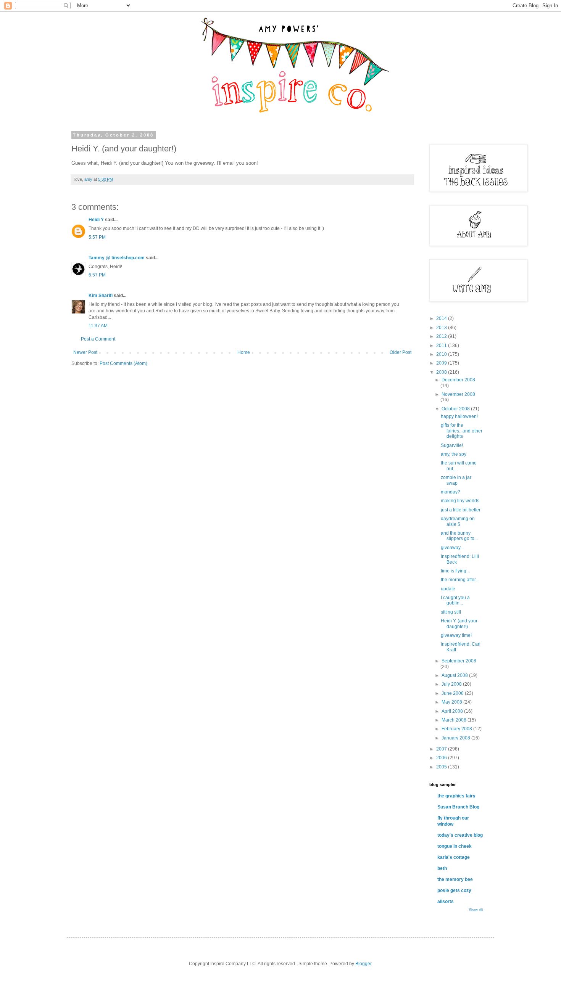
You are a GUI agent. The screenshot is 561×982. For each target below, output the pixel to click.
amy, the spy (453, 454)
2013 (442, 327)
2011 (442, 345)
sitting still (451, 612)
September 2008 (459, 661)
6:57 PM (97, 275)
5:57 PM (97, 237)
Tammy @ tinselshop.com (117, 257)
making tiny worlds (460, 500)
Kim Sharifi (101, 295)
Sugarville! (452, 445)
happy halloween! (459, 416)
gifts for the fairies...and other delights (461, 431)
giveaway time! (456, 635)
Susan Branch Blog (458, 807)
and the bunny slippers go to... (459, 535)
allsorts (445, 901)
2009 (442, 363)
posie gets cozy (454, 890)
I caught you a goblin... (455, 600)
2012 (442, 336)
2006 (442, 757)
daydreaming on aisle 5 (458, 521)
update (448, 588)
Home (243, 352)
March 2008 (455, 720)
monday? (450, 492)
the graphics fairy (456, 796)
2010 (442, 354)
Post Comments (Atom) (123, 363)
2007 (442, 749)
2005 (442, 767)
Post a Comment (98, 339)
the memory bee (455, 879)
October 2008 (456, 408)
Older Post (400, 352)
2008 (442, 372)
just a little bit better (460, 510)
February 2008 (457, 728)
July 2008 (452, 684)
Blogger (363, 963)
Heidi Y (96, 219)
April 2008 (453, 711)
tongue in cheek (454, 846)
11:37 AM (98, 325)
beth (442, 868)
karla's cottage (453, 857)
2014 (442, 318)
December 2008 (458, 380)
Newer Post (85, 352)
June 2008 (453, 693)
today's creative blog (460, 835)
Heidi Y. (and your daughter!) (459, 623)
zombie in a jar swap (456, 480)
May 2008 (452, 702)
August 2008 (455, 675)
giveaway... (452, 547)
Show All (476, 910)
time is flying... (455, 571)
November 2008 (458, 394)
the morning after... (460, 579)
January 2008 (456, 738)
